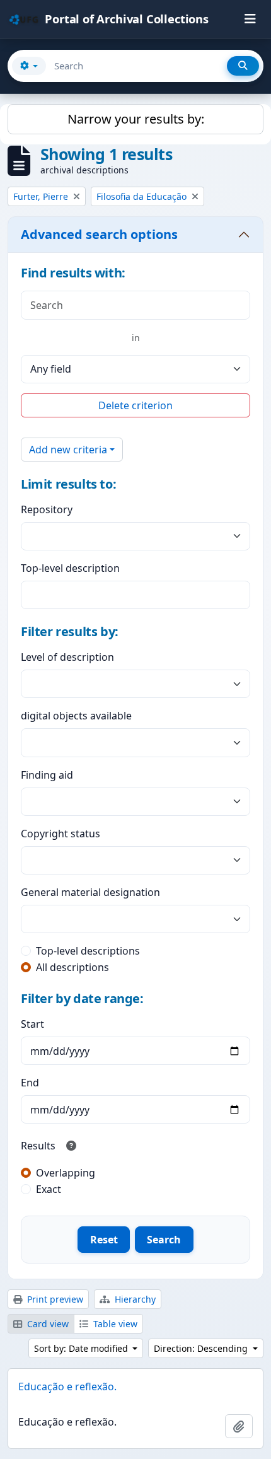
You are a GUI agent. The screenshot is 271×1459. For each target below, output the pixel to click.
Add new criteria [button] (68, 449)
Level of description (67, 657)
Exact (48, 1189)
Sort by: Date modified (82, 1348)
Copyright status (60, 833)
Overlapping (65, 1173)
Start (32, 1024)
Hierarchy (134, 1299)
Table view (114, 1324)
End (30, 1083)
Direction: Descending (202, 1348)
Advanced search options (99, 234)
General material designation (90, 892)
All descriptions (72, 967)
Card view (47, 1324)
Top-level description (70, 568)
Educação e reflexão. (67, 1386)
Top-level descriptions (88, 951)
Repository (46, 509)
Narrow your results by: (135, 118)
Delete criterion (135, 405)
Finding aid (47, 775)
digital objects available (76, 716)
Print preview (54, 1299)
